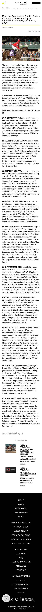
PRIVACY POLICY (21, 527)
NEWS (21, 517)
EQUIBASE (21, 570)
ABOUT (21, 504)
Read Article (22, 464)
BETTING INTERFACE (21, 584)
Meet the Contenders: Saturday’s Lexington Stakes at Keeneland (28, 472)
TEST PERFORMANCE (21, 562)
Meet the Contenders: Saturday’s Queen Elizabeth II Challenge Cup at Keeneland (27, 450)
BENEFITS (21, 580)
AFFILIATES (21, 566)
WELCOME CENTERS (21, 543)
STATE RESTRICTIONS (21, 539)
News (3, 7)
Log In (36, 3)
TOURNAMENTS (21, 588)
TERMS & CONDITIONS (21, 523)
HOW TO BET (21, 508)
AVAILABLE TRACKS (21, 576)
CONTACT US (21, 549)
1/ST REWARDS (21, 512)
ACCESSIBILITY (21, 531)
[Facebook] (16, 433)
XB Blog (7, 7)
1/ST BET (21, 593)
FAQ (21, 558)
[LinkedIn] (22, 433)
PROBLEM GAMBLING (21, 535)
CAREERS (21, 553)
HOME (21, 500)
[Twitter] (19, 433)
